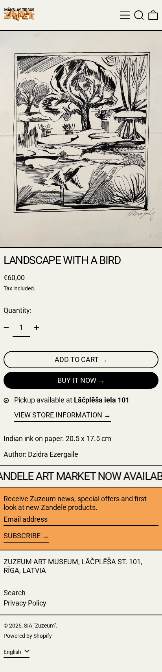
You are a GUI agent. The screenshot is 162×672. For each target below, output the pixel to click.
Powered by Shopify (28, 636)
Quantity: (17, 310)
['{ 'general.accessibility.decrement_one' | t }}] (6, 327)
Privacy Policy (25, 603)
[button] (139, 15)
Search (15, 593)
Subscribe (22, 536)
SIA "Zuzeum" (40, 625)
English (13, 652)
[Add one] (36, 327)
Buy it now (76, 380)
